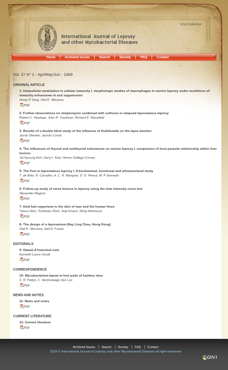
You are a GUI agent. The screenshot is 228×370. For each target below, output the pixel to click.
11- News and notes (34, 301)
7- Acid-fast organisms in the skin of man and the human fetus (66, 206)
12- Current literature (35, 322)
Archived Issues (77, 57)
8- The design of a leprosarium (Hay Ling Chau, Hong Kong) (65, 224)
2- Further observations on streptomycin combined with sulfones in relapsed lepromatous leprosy (94, 113)
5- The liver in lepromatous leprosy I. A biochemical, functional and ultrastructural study (86, 171)
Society (125, 57)
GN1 (209, 357)
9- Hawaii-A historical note (39, 250)
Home (50, 57)
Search (104, 57)
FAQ (143, 57)
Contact (163, 57)
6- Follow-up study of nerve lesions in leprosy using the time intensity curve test (80, 188)
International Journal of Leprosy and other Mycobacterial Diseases (87, 37)
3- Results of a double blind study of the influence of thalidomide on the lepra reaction (85, 131)
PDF (27, 105)
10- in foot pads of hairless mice (61, 275)
